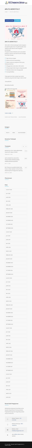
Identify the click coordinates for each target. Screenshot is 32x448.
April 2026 (8, 205)
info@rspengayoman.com (18, 430)
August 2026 (9, 189)
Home (6, 12)
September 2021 (9, 370)
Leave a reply (8, 113)
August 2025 (9, 232)
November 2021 (9, 362)
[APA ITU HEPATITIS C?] (16, 31)
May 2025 (8, 243)
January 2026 (9, 212)
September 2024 (9, 274)
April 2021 (8, 389)
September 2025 (9, 228)
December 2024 (9, 262)
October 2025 (9, 224)
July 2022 (8, 332)
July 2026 (8, 193)
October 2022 (9, 320)
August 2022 (9, 328)
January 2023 (9, 308)
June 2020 (8, 397)
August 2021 (9, 374)
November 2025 (9, 220)
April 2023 (8, 297)
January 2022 (9, 355)
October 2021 (9, 366)
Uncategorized (22, 117)
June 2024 (8, 285)
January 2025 (9, 259)
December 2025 (9, 216)
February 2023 (9, 305)
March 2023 (8, 301)
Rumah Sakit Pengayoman (11, 117)
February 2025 (9, 255)
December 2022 (9, 312)
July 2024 (8, 282)
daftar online (17, 434)
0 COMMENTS (17, 20)
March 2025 (8, 251)
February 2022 (9, 351)
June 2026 (8, 197)
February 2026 (9, 209)
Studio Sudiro (8, 445)
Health (7, 132)
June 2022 (8, 335)
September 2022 (9, 324)
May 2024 (8, 289)
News (14, 132)
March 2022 (8, 347)
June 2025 (8, 239)
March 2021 (8, 393)
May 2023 (8, 293)
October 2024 (9, 270)
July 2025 (8, 235)
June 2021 (8, 382)
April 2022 (8, 343)
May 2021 (8, 385)
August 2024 (9, 278)
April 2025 (8, 247)
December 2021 (9, 358)
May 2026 (8, 201)
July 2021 (8, 378)
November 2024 (9, 266)
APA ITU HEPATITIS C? (11, 42)
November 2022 (9, 316)
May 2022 (8, 339)
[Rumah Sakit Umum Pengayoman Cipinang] (15, 2)
